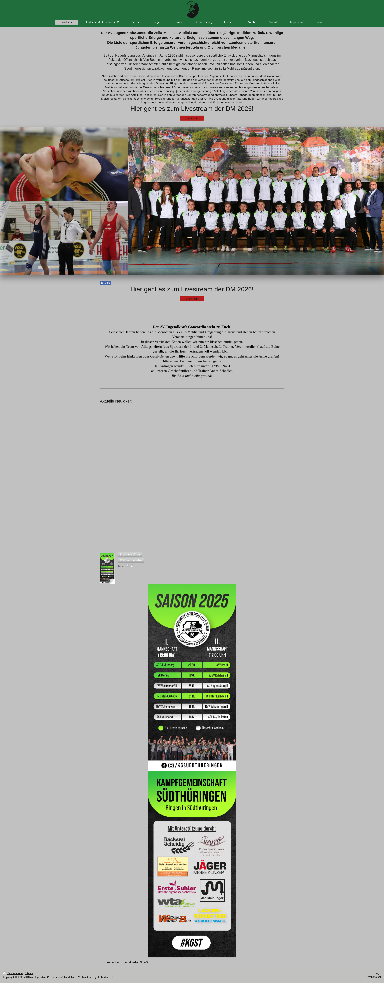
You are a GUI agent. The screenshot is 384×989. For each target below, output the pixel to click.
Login (378, 973)
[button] (130, 554)
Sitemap (29, 973)
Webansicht (374, 976)
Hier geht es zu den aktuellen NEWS (126, 962)
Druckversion (15, 973)
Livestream (192, 118)
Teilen (107, 283)
